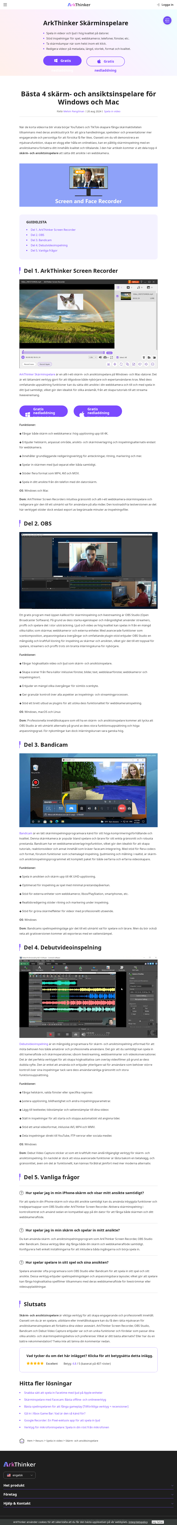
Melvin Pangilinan (73, 111)
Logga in (168, 5)
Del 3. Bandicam (41, 240)
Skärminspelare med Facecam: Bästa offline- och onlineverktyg (65, 1399)
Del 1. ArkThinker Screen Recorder (53, 230)
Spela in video (112, 111)
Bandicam (25, 833)
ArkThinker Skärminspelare (85, 23)
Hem (29, 1440)
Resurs (39, 1440)
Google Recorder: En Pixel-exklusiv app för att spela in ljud (62, 1420)
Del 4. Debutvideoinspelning (49, 245)
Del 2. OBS (37, 235)
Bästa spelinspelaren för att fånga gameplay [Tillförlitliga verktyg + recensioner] (76, 1406)
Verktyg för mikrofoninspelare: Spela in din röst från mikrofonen (66, 1427)
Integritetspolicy (138, 1522)
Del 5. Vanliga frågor (44, 250)
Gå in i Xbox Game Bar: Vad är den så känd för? (54, 1413)
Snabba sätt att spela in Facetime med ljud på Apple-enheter (63, 1393)
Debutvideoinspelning (33, 1044)
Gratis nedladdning (62, 62)
